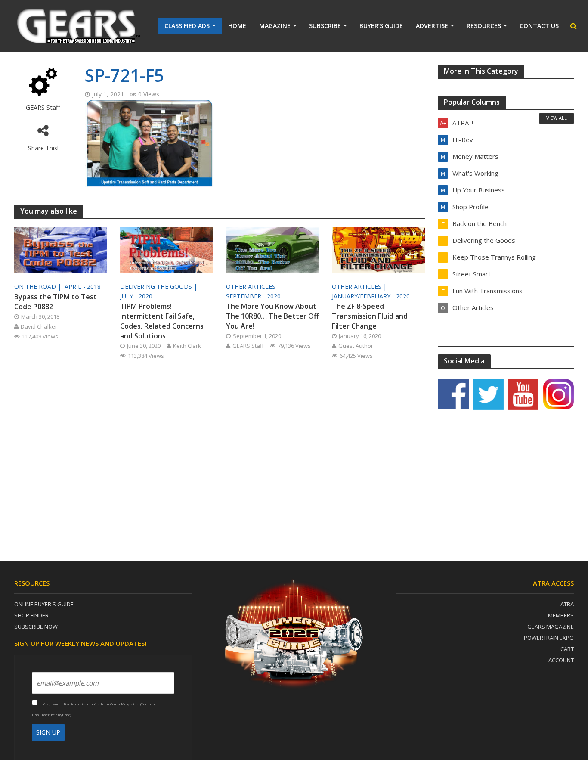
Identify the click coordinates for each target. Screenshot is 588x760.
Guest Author (355, 346)
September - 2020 (253, 296)
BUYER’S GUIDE (381, 26)
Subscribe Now (36, 626)
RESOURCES (484, 26)
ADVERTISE (432, 26)
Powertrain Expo (549, 638)
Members (561, 615)
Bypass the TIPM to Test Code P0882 (55, 301)
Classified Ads (187, 26)
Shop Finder (31, 615)
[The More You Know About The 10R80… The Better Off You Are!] (272, 249)
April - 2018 (83, 286)
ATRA (567, 604)
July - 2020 (136, 296)
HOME (237, 26)
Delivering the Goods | (159, 286)
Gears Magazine (550, 626)
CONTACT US (539, 26)
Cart (567, 649)
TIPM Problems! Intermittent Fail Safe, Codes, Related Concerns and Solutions (162, 321)
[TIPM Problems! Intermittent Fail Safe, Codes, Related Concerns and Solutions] (166, 249)
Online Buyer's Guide (44, 604)
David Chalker (39, 326)
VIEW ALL (556, 118)
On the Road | (38, 286)
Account (561, 660)
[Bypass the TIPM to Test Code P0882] (60, 249)
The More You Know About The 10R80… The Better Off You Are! (272, 316)
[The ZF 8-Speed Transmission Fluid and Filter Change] (378, 249)
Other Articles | (254, 286)
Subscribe (325, 26)
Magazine (275, 26)
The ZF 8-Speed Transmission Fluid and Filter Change (370, 316)
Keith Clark (187, 346)
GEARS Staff (43, 107)
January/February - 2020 (371, 296)
